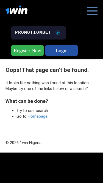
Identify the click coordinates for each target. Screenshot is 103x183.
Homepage (38, 116)
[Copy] (58, 33)
